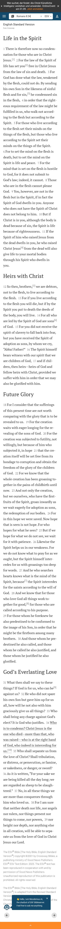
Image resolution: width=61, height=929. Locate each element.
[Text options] (57, 16)
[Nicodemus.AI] (6, 907)
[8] (27, 603)
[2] (26, 65)
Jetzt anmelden (35, 9)
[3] (28, 93)
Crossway (10, 28)
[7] (25, 580)
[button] (58, 6)
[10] (10, 750)
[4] (22, 247)
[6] (55, 320)
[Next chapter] (54, 915)
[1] (13, 59)
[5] (33, 285)
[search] (28, 16)
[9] (54, 687)
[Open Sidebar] (30, 925)
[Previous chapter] (6, 915)
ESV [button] (47, 16)
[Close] (47, 898)
